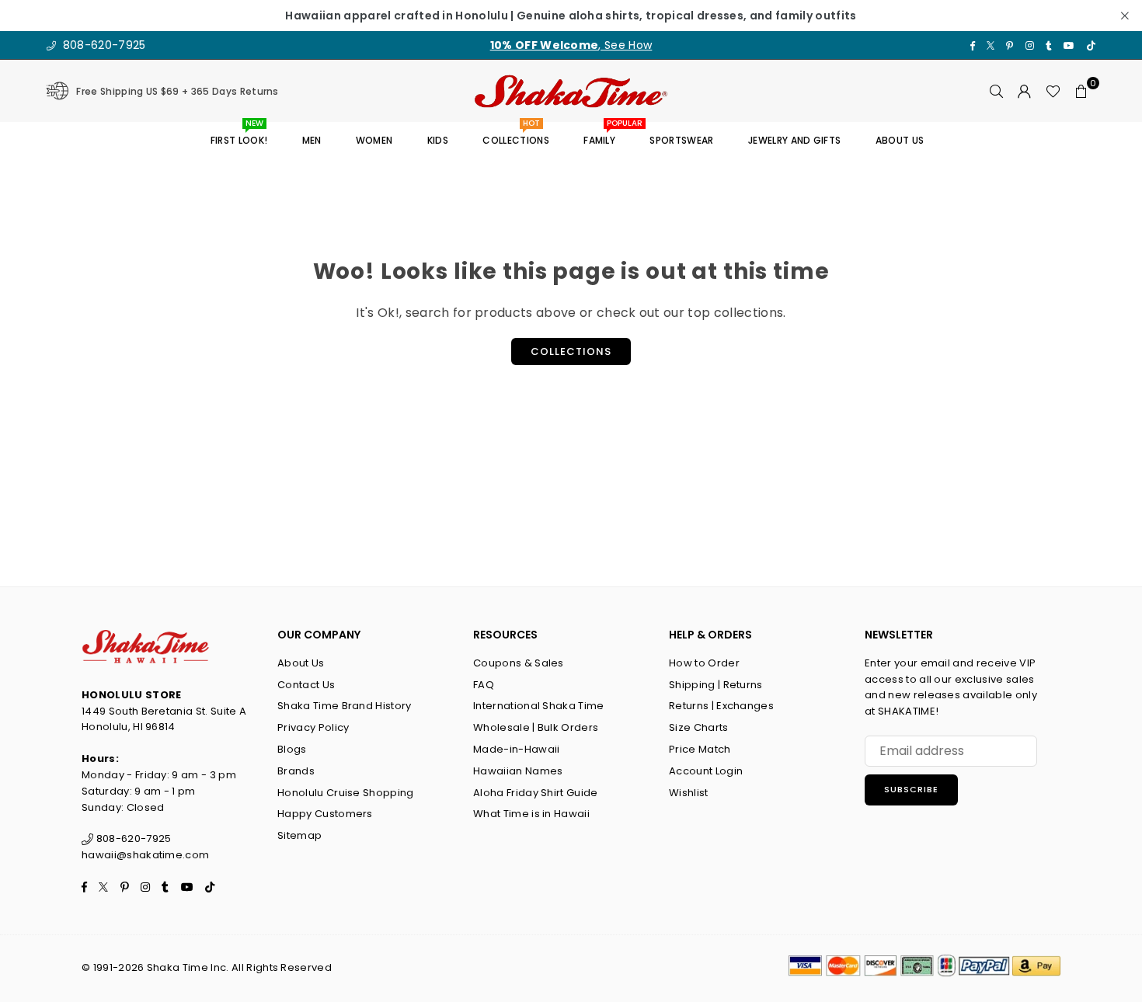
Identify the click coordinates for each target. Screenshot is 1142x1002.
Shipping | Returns (716, 684)
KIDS (437, 140)
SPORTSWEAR (681, 140)
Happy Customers (325, 813)
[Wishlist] (1053, 91)
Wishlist (689, 792)
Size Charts (699, 727)
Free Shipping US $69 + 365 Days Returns (177, 91)
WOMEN (374, 140)
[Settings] (1025, 91)
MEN (312, 140)
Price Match (700, 749)
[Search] (997, 91)
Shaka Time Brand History (344, 705)
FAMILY (605, 135)
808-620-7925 (102, 45)
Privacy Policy (313, 727)
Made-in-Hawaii (516, 749)
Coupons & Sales (518, 663)
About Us (301, 663)
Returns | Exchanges (721, 705)
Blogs (292, 749)
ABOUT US (900, 140)
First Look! (239, 135)
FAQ (483, 684)
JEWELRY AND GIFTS (794, 140)
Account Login (706, 771)
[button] (1081, 91)
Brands (296, 771)
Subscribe (911, 789)
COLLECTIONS (515, 135)
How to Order (704, 663)
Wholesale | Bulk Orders (535, 727)
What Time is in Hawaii (531, 813)
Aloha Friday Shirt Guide (535, 792)
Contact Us (306, 684)
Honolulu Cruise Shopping (345, 792)
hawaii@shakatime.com (145, 854)
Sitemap (299, 835)
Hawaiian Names (517, 771)
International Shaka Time (538, 705)
